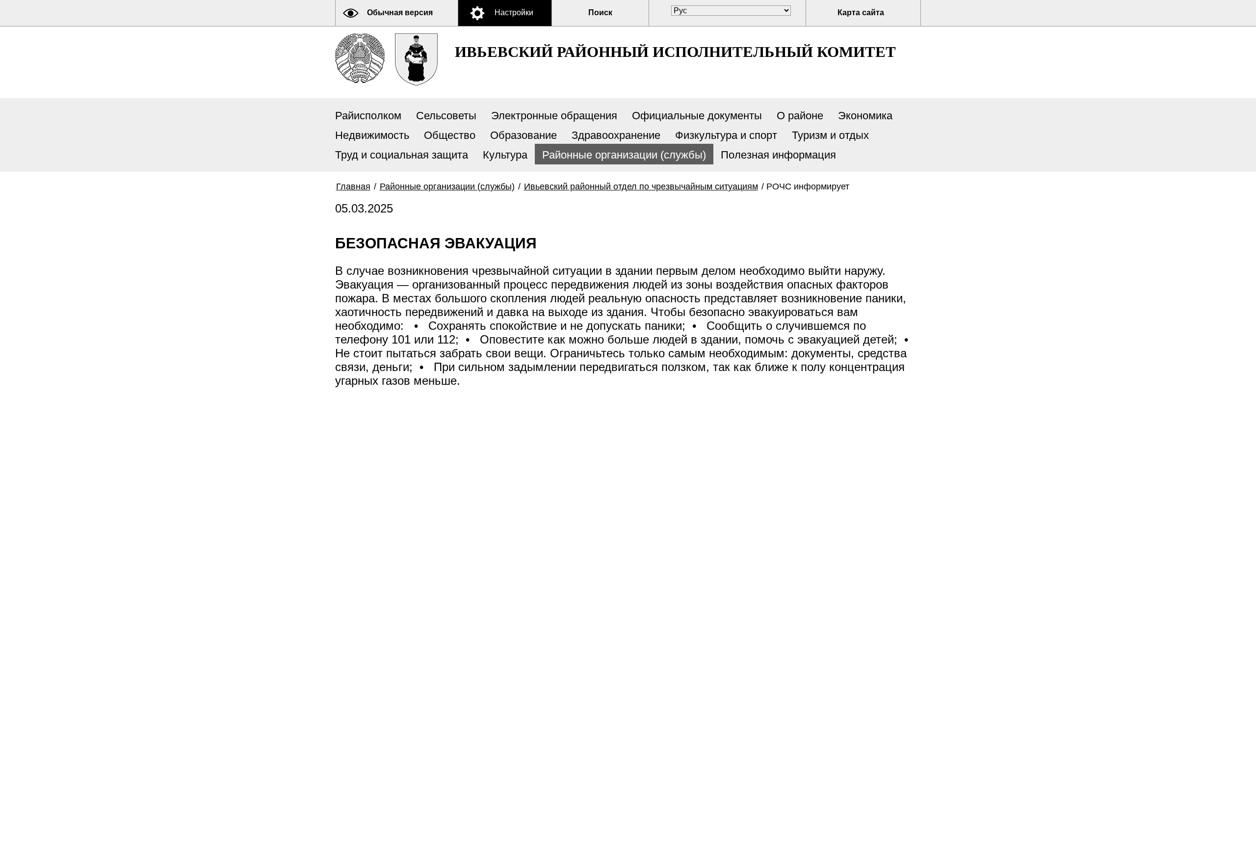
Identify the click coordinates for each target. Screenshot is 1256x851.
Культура (505, 155)
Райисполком (368, 115)
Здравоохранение (616, 135)
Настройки (514, 12)
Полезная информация (778, 155)
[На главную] (360, 58)
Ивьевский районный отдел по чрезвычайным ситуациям (641, 186)
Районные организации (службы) (624, 155)
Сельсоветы (446, 115)
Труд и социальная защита (401, 155)
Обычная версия (400, 12)
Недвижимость (372, 135)
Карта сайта (860, 12)
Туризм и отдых (830, 135)
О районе (800, 115)
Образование (523, 135)
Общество (449, 135)
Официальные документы (697, 115)
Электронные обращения (554, 115)
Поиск (600, 12)
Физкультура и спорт (726, 135)
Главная (353, 186)
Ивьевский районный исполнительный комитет (675, 51)
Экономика (865, 115)
